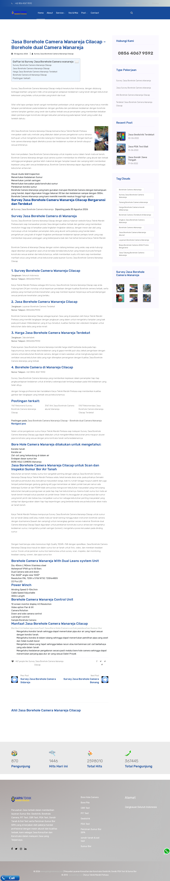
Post (83, 13)
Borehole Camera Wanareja (130, 190)
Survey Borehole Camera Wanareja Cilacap (32, 65)
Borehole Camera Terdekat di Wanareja (135, 215)
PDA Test (85, 824)
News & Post (131, 3)
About (50, 13)
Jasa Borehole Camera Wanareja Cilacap (31, 68)
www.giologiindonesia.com (52, 871)
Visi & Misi (73, 13)
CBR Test (85, 808)
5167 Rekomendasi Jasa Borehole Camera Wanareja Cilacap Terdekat (91, 409)
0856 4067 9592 (135, 53)
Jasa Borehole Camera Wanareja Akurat (132, 233)
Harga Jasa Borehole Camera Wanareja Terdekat (35, 71)
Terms (144, 3)
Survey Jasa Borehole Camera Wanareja (131, 196)
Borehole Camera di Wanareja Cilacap (30, 75)
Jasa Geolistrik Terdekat (141, 134)
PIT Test (85, 813)
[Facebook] (96, 661)
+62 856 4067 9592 (23, 3)
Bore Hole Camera (90, 797)
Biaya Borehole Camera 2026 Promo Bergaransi (134, 246)
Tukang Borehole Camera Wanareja (133, 202)
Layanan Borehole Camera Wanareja (134, 240)
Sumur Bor (86, 846)
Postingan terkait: (22, 78)
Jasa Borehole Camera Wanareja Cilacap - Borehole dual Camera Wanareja (64, 420)
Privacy (155, 3)
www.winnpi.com (76, 875)
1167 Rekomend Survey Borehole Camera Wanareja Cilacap (23, 409)
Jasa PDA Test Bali (138, 146)
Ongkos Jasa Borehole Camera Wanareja (131, 221)
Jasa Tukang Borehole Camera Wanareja (131, 254)
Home (41, 13)
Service (60, 13)
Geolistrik (85, 818)
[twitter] (101, 661)
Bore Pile (85, 802)
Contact (95, 13)
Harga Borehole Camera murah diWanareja (131, 208)
